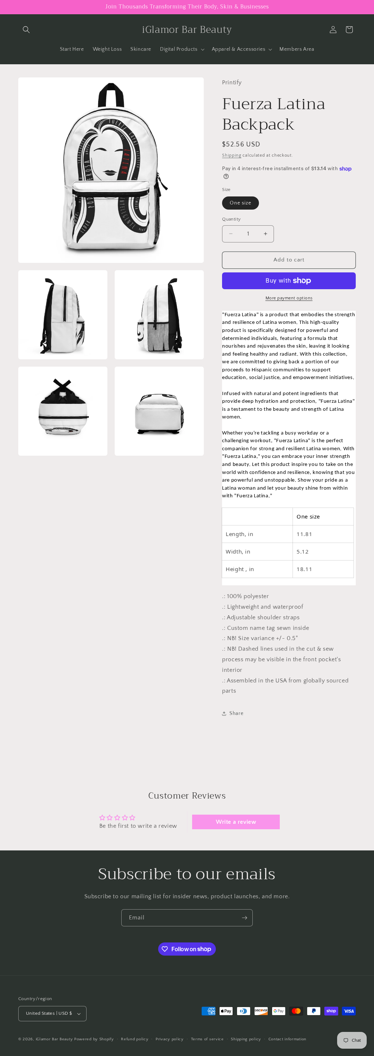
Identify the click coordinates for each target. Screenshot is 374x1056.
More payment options (289, 298)
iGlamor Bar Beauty (54, 1039)
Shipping (231, 155)
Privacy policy (170, 1039)
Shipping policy (246, 1039)
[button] (26, 30)
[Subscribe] (244, 917)
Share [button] (236, 713)
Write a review (236, 822)
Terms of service (207, 1039)
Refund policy (134, 1039)
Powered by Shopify (94, 1039)
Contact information (287, 1039)
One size (240, 203)
